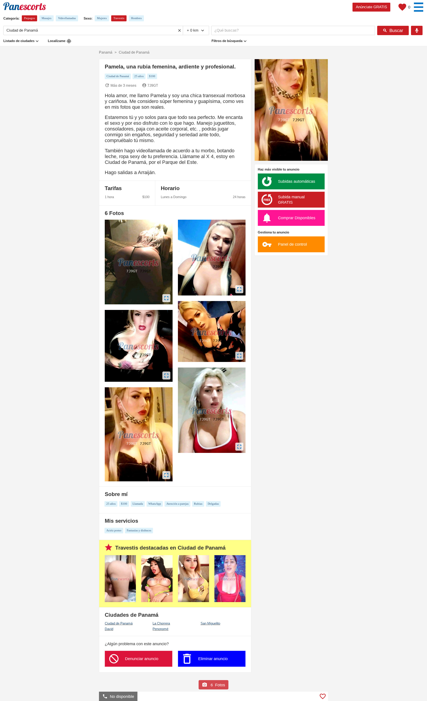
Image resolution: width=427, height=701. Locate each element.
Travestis (118, 18)
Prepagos (29, 18)
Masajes (46, 18)
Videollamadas (67, 18)
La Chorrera (161, 623)
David (109, 629)
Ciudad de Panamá (119, 623)
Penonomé (160, 629)
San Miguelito (210, 623)
